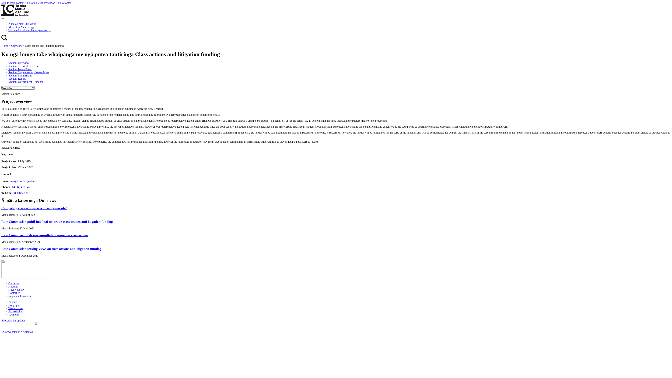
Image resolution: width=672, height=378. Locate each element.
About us (13, 286)
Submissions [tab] (20, 75)
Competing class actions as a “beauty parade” (34, 208)
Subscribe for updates (13, 320)
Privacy (12, 301)
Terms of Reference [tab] (24, 66)
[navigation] (18, 88)
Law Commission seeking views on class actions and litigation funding (51, 249)
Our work (16, 45)
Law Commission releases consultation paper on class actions (44, 235)
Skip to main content (12, 2)
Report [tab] (17, 78)
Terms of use (15, 308)
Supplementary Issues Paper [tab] (28, 72)
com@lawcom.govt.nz (22, 181)
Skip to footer (63, 2)
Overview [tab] (18, 62)
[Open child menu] (32, 28)
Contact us (14, 292)
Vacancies (13, 314)
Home (4, 45)
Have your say (16, 289)
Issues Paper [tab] (20, 69)
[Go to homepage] (24, 277)
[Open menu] (2, 18)
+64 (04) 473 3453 (20, 187)
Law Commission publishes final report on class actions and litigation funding (57, 221)
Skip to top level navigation (40, 2)
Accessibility (15, 311)
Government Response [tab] (25, 81)
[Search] (4, 39)
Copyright (14, 305)
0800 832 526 (20, 192)
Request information (19, 296)
